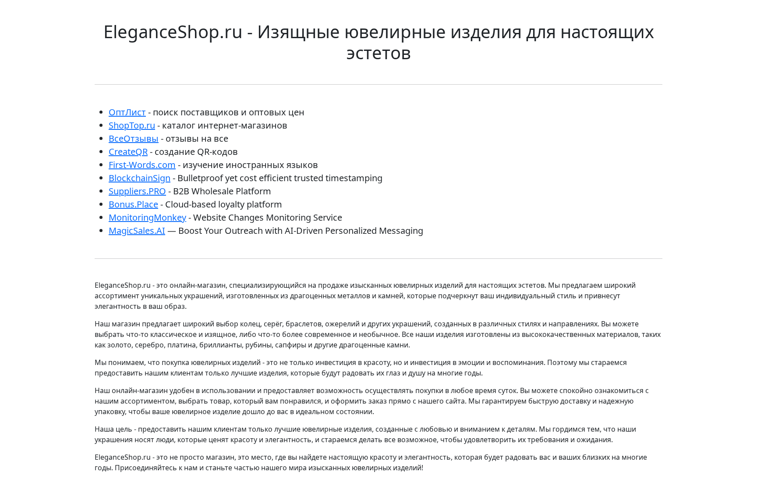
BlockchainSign (139, 178)
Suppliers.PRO (137, 191)
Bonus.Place (133, 204)
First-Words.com (142, 165)
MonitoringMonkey (147, 217)
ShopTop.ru (132, 125)
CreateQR (128, 151)
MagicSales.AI (137, 230)
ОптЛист (127, 112)
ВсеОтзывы (134, 138)
